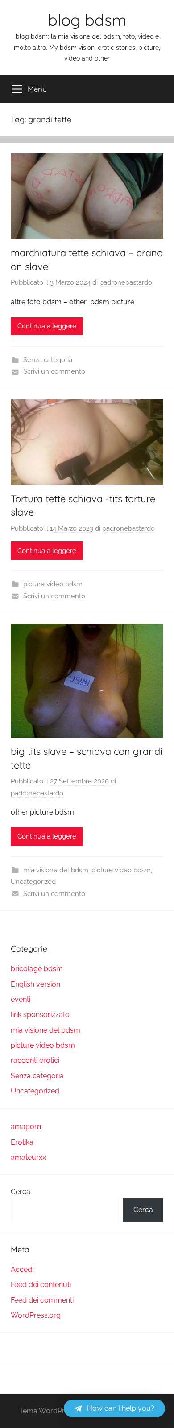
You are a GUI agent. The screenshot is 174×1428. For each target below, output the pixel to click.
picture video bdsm (53, 584)
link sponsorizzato (40, 1014)
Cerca (20, 1191)
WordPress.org (36, 1315)
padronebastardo (125, 282)
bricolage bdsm (37, 968)
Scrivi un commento (54, 371)
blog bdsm (87, 20)
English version (35, 984)
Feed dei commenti (42, 1300)
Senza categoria (47, 360)
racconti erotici (35, 1060)
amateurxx (28, 1157)
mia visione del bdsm (55, 870)
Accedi (22, 1269)
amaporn (26, 1126)
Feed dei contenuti (41, 1284)
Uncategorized (33, 882)
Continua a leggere (46, 326)
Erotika (22, 1142)
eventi (20, 999)
